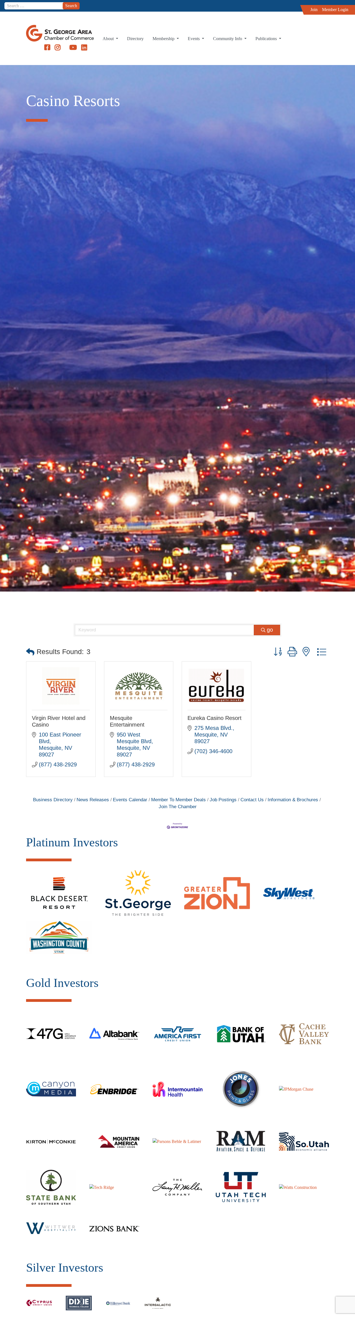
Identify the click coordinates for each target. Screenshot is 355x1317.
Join (314, 9)
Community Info (228, 38)
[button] (30, 652)
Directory (135, 38)
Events (194, 38)
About (109, 38)
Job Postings (223, 799)
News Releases (93, 799)
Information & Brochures (293, 799)
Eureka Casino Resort (214, 718)
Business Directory (53, 799)
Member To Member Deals (178, 799)
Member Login (335, 9)
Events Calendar (130, 799)
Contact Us (252, 799)
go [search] (270, 630)
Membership (164, 38)
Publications (266, 38)
